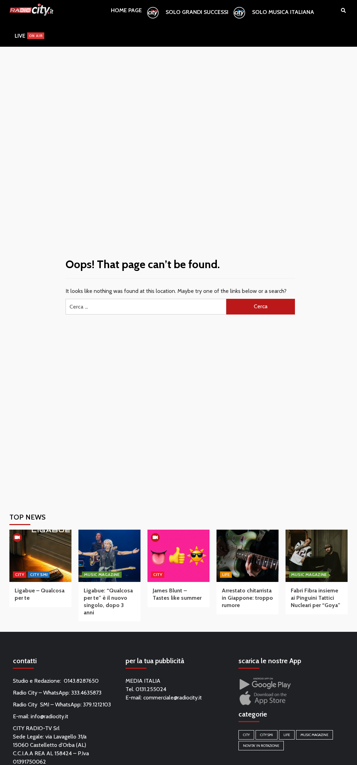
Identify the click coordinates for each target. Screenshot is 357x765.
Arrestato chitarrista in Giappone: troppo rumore (247, 597)
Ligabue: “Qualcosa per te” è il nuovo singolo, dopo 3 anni (108, 601)
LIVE (29, 35)
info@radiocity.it (49, 716)
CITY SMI (38, 574)
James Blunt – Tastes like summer (177, 594)
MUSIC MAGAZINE (102, 574)
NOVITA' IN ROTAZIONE (261, 745)
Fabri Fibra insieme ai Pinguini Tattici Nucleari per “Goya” (315, 597)
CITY (19, 574)
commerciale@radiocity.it (172, 697)
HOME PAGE (126, 10)
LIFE (226, 574)
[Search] (343, 10)
